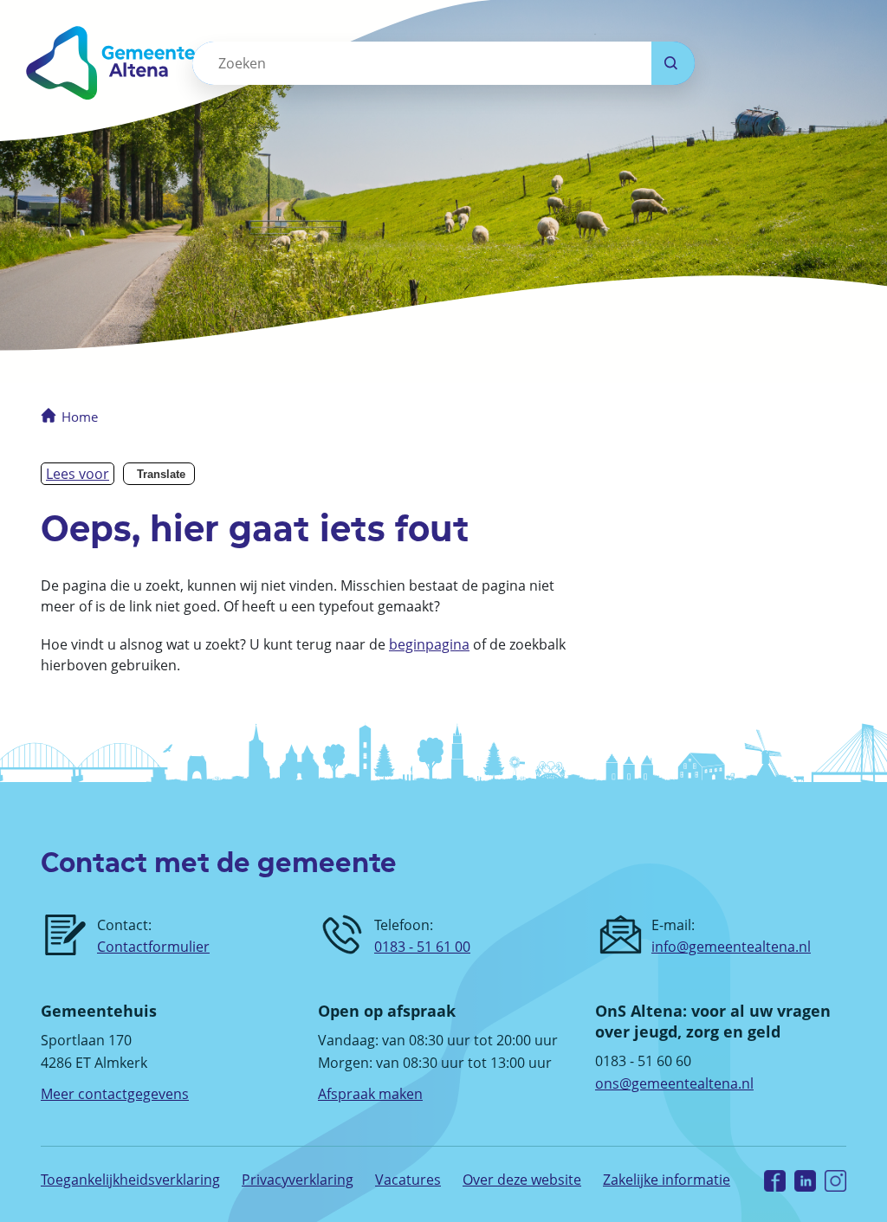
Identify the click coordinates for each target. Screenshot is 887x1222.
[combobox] (421, 63)
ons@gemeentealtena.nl (674, 1083)
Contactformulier (153, 946)
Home (80, 416)
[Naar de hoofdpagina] (139, 63)
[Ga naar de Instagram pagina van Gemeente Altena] (835, 1180)
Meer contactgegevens (115, 1093)
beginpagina (429, 644)
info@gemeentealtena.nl (731, 946)
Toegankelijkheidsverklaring (130, 1179)
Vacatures (408, 1179)
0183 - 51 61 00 (422, 946)
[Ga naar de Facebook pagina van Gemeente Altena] (775, 1180)
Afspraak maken (370, 1093)
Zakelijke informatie (666, 1179)
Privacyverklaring (297, 1179)
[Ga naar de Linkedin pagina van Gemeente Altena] (805, 1180)
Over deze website (522, 1179)
